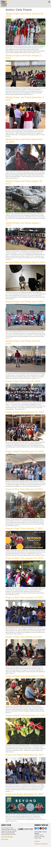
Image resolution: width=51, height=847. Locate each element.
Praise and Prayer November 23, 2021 (24, 794)
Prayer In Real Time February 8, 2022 (24, 489)
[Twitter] (38, 828)
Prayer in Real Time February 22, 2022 (25, 412)
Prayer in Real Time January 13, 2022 (24, 597)
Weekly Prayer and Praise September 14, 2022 (24, 140)
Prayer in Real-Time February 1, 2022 (24, 528)
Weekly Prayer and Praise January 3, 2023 (24, 56)
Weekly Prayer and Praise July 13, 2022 (25, 262)
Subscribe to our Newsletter (41, 843)
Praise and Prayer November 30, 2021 (24, 754)
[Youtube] (43, 828)
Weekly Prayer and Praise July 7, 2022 (25, 301)
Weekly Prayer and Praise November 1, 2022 (25, 98)
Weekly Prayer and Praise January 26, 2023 (24, 14)
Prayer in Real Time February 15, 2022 (25, 451)
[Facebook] (35, 828)
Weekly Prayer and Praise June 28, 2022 (23, 342)
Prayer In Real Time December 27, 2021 (25, 676)
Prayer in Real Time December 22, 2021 (25, 715)
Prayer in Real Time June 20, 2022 (23, 381)
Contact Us (37, 841)
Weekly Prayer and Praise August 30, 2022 (24, 182)
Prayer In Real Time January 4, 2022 (24, 637)
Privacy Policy (4, 839)
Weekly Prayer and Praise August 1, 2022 (23, 224)
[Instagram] (41, 828)
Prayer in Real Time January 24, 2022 (24, 558)
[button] (49, 2)
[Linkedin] (46, 828)
